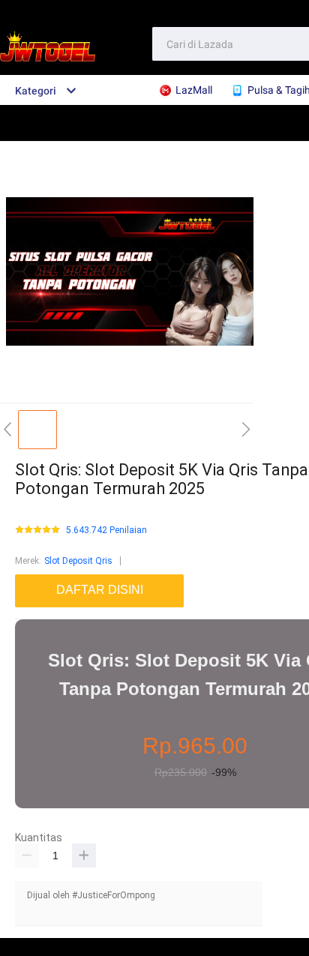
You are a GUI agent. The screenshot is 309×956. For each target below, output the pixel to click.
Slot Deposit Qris (78, 561)
